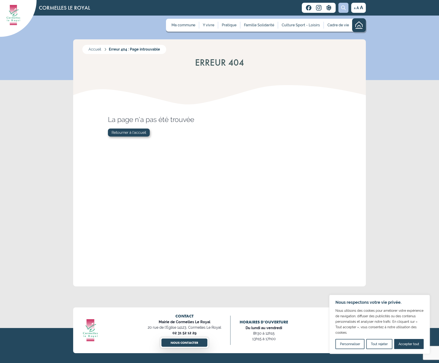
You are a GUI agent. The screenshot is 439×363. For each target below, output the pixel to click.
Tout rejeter (379, 344)
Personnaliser (350, 344)
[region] (379, 324)
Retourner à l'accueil (129, 132)
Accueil (94, 49)
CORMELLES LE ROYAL (64, 7)
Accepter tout (409, 344)
